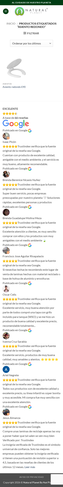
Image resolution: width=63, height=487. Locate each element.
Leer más (29, 467)
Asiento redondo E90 (14, 87)
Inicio (10, 23)
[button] (6, 11)
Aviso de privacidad (31, 477)
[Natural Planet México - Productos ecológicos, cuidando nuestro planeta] (31, 11)
